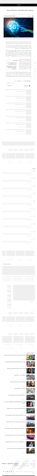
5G (7, 45)
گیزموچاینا (29, 59)
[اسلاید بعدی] (1, 274)
